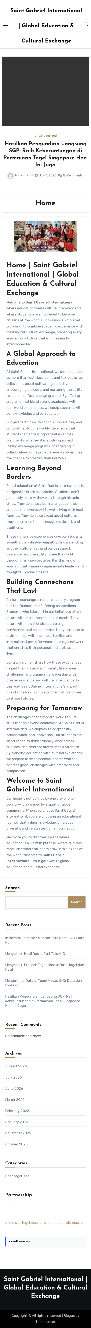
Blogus (69, 1316)
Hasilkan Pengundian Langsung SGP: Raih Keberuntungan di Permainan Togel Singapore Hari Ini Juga (42, 1001)
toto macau (73, 1223)
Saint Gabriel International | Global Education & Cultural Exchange (46, 26)
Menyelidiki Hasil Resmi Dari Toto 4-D (35, 954)
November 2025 (18, 1133)
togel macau (32, 1223)
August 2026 (16, 1066)
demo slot (13, 1223)
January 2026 (16, 1122)
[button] (83, 124)
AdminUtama (27, 161)
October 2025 (16, 1144)
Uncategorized (51, 135)
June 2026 (14, 1089)
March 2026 (15, 1100)
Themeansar (45, 1322)
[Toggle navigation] (5, 24)
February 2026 (17, 1111)
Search (12, 888)
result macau (53, 1223)
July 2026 (13, 1077)
